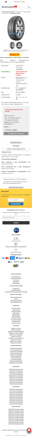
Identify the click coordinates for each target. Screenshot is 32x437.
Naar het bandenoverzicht (8, 12)
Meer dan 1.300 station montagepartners (16, 246)
